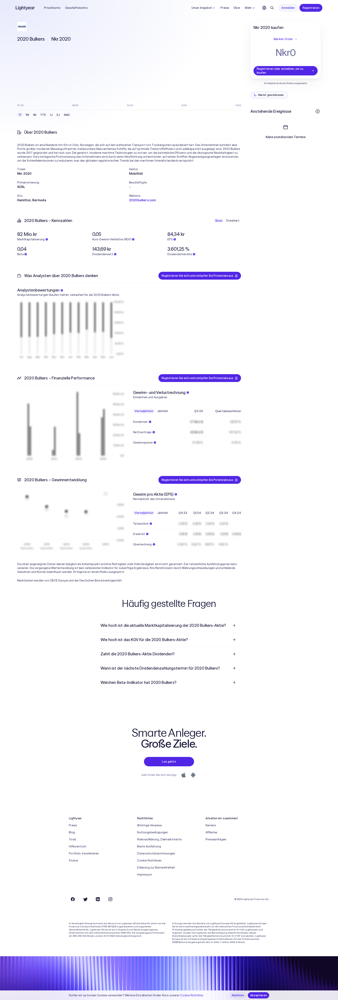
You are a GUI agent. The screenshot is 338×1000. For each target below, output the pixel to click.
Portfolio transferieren (84, 853)
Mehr (248, 8)
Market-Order (283, 39)
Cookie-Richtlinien (149, 860)
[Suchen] (272, 8)
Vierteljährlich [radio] (144, 411)
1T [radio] (20, 115)
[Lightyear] (25, 7)
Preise (224, 8)
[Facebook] (73, 899)
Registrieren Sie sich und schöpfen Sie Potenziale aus (197, 275)
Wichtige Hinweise (149, 825)
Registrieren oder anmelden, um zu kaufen (280, 70)
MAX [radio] (67, 115)
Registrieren (311, 8)
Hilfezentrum (77, 846)
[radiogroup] (44, 115)
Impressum (144, 874)
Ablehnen (238, 995)
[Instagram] (110, 899)
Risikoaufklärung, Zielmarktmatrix (159, 839)
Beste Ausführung (149, 846)
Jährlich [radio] (162, 411)
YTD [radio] (43, 115)
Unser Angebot (201, 8)
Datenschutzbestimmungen (156, 853)
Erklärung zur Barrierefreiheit (156, 867)
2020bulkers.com (142, 200)
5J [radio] (58, 115)
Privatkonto (52, 8)
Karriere (211, 825)
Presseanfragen (216, 839)
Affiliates (212, 832)
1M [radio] (34, 115)
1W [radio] (27, 115)
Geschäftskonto (76, 8)
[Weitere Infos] (318, 111)
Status (73, 860)
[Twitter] (85, 899)
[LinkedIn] (98, 899)
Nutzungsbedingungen (152, 832)
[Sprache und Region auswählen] (264, 8)
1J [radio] (51, 115)
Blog (72, 832)
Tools (72, 839)
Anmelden (288, 8)
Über (237, 8)
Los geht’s (169, 761)
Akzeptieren (258, 995)
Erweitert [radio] (232, 220)
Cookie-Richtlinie (191, 995)
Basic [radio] (218, 220)
